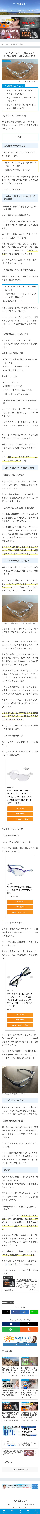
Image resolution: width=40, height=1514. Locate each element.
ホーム (10, 1504)
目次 (18, 137)
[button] (36, 761)
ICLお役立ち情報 (9, 1302)
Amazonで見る (20, 808)
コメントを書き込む (20, 1469)
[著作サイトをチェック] (11, 1324)
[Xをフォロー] (29, 1324)
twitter (8, 1264)
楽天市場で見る (20, 814)
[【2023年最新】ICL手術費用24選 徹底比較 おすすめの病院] (10, 22)
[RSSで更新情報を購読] (29, 1329)
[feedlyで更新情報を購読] (11, 1329)
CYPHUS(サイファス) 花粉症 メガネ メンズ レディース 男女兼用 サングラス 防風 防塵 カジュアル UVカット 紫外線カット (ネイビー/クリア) (20, 1000)
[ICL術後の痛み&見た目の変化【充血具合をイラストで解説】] (10, 33)
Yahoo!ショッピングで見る (20, 819)
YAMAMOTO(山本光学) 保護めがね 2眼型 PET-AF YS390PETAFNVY (19, 890)
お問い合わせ (29, 1504)
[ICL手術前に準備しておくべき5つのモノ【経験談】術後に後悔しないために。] (30, 33)
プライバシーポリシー (20, 1507)
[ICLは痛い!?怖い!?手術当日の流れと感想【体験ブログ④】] (30, 22)
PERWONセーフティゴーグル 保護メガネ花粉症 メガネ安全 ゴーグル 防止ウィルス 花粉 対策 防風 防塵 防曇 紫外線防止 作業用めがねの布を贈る (20, 797)
